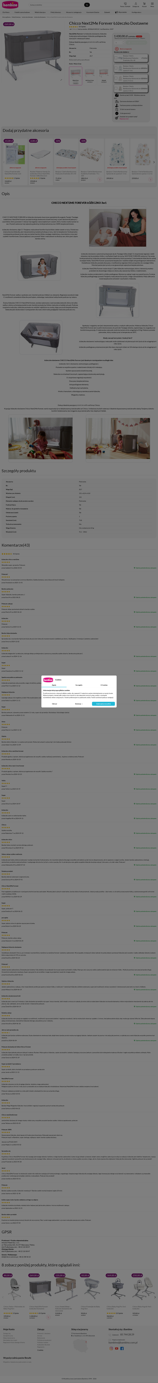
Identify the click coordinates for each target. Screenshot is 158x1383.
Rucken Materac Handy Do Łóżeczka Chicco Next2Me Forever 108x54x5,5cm (40, 174)
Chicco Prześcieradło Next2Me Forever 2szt (13, 173)
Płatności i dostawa (43, 1333)
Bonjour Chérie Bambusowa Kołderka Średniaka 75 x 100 (91, 174)
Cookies (40, 1350)
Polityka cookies (42, 1342)
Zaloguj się (6, 1333)
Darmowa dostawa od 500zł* (134, 101)
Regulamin (40, 1347)
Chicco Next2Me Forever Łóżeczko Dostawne (38, 1307)
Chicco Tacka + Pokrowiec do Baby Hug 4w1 (14, 1307)
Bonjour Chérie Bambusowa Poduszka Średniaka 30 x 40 (65, 173)
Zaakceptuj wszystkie (103, 704)
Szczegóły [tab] (79, 685)
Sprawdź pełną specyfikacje (80, 60)
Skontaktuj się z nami (10, 1340)
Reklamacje (41, 1338)
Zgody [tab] (54, 685)
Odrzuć (54, 704)
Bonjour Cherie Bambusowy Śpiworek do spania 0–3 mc (116, 173)
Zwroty (39, 1336)
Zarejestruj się (8, 1336)
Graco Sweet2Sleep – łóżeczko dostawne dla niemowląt (63, 1308)
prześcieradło (93, 42)
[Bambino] (10, 5)
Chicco (74, 29)
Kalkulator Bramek (43, 1345)
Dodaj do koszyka (138, 42)
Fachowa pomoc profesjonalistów (134, 105)
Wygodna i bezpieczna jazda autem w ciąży (17, 1362)
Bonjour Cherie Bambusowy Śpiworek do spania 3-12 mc (142, 173)
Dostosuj (78, 704)
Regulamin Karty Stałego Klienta (14, 1342)
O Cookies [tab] (104, 685)
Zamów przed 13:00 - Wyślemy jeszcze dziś (131, 96)
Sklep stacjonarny (9, 1338)
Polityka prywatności (44, 1340)
